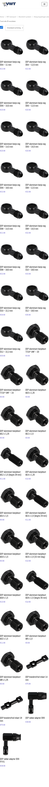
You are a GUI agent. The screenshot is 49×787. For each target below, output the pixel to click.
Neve (3, 784)
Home (2, 17)
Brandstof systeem (25, 17)
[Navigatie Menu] (44, 4)
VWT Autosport (11, 17)
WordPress (25, 784)
